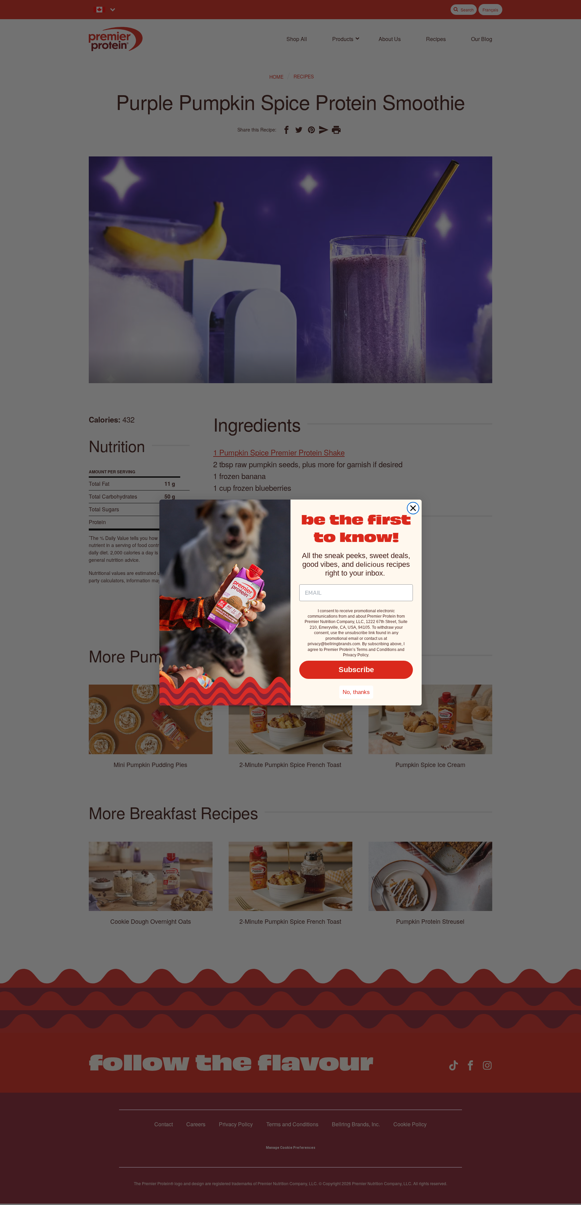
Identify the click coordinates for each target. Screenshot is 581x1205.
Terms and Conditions (376, 649)
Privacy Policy (355, 655)
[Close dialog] (413, 508)
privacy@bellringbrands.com (334, 644)
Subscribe (356, 669)
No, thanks (356, 692)
